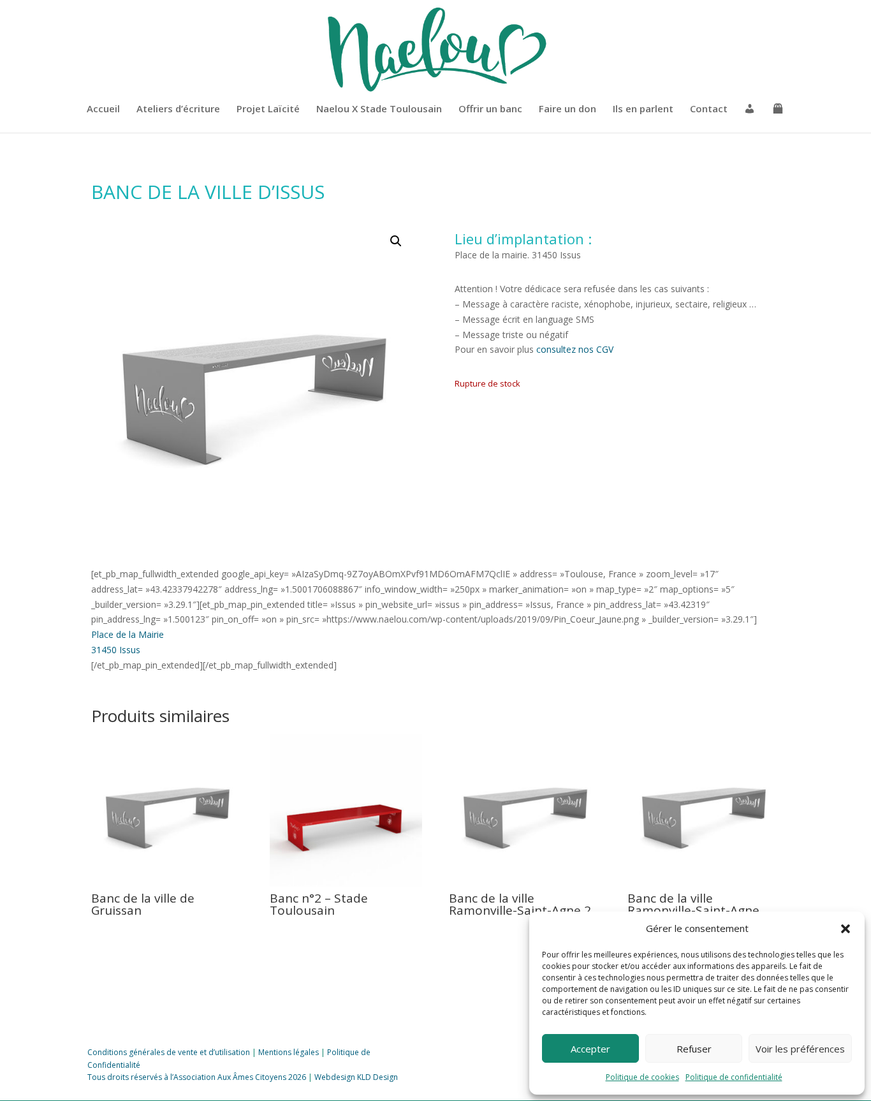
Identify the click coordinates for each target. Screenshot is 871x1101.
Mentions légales (288, 1052)
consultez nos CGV (574, 349)
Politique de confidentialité (733, 1077)
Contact (709, 109)
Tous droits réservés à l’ (130, 1077)
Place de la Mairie (127, 634)
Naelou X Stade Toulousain (379, 109)
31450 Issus (115, 650)
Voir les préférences (800, 1048)
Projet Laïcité (268, 109)
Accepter (590, 1048)
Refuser (694, 1048)
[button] (845, 928)
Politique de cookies (642, 1077)
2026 (296, 1077)
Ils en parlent (643, 109)
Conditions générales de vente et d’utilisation (168, 1052)
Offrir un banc (490, 109)
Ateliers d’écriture (178, 109)
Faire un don (567, 109)
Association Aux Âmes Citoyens (229, 1077)
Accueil (103, 109)
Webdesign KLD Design (356, 1077)
